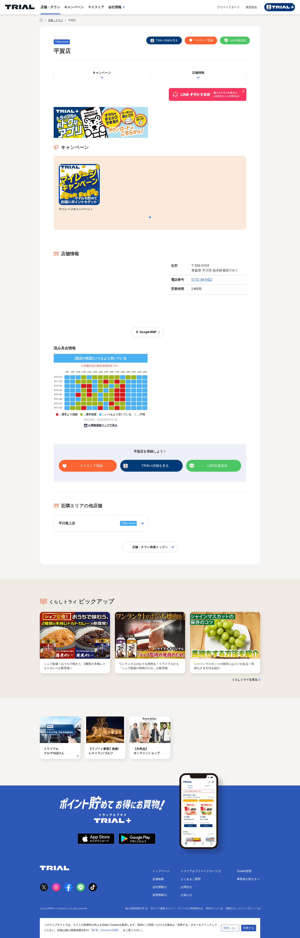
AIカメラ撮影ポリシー (163, 908)
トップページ (161, 871)
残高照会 (251, 7)
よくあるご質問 (191, 879)
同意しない (230, 928)
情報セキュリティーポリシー (242, 908)
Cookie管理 (244, 871)
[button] (150, 217)
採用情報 (158, 895)
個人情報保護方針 (135, 908)
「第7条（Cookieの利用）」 (106, 930)
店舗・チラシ (55, 20)
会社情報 (158, 887)
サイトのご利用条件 (189, 908)
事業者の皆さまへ (248, 879)
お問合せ (186, 887)
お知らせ (186, 895)
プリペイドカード (228, 7)
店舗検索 (158, 879)
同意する (248, 927)
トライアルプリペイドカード (199, 871)
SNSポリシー (213, 908)
